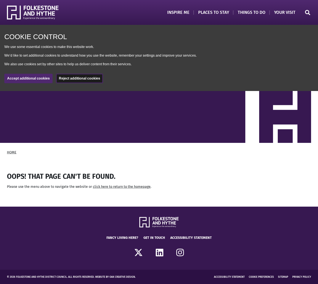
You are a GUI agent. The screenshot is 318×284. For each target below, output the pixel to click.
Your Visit (285, 12)
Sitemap (283, 276)
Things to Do (251, 12)
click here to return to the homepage (122, 187)
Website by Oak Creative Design (115, 276)
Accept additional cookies (28, 78)
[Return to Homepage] (33, 12)
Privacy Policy (301, 276)
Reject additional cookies (79, 78)
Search (307, 12)
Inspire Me (178, 12)
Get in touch (154, 238)
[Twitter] (138, 253)
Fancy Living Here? (122, 238)
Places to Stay (213, 12)
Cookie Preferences (261, 276)
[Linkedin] (159, 253)
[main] (159, 148)
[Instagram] (180, 253)
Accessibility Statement (191, 238)
